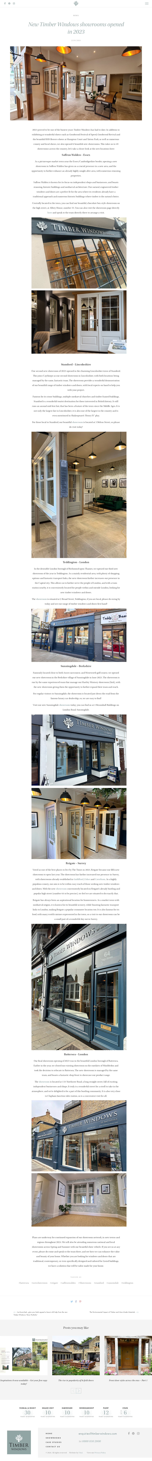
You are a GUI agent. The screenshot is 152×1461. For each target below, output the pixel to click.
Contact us (53, 1446)
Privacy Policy (100, 1453)
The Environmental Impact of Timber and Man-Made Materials (112, 1312)
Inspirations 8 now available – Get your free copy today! (23, 1382)
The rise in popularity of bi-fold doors (76, 1380)
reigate (54, 1283)
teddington (128, 1283)
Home (49, 1433)
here (50, 212)
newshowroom (40, 1283)
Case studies (54, 1442)
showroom (77, 422)
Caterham (100, 879)
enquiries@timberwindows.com (93, 1434)
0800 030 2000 (91, 1441)
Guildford (79, 879)
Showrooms (85, 1283)
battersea (24, 1283)
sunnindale (113, 1283)
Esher (87, 879)
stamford (99, 1283)
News (76, 15)
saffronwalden (69, 1283)
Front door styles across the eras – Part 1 (128, 1380)
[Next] (78, 1390)
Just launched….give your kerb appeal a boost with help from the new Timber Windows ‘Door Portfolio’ (41, 1313)
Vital (81, 1453)
